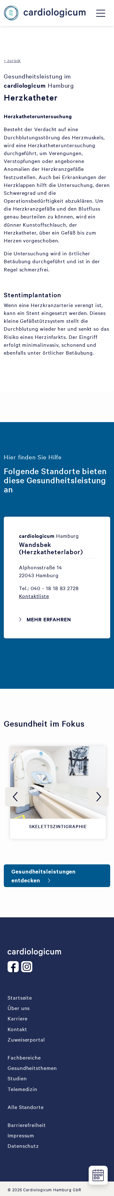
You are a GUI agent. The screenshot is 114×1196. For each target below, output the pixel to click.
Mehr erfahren (49, 619)
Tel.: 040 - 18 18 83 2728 (49, 587)
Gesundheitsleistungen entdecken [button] (43, 876)
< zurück (12, 60)
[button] (34, 595)
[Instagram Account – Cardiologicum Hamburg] (28, 966)
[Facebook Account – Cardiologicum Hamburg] (14, 966)
